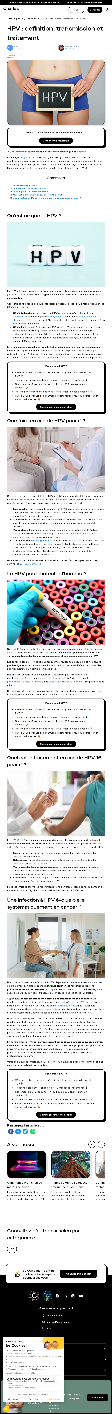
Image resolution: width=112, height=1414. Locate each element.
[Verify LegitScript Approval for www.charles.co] (47, 1296)
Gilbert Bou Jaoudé (71, 49)
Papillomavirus (29, 157)
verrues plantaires (30, 563)
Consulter (95, 9)
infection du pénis (64, 1005)
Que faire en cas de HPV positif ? (30, 188)
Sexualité (31, 18)
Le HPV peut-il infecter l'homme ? (30, 191)
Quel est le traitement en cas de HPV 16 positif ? (38, 194)
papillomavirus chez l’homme (65, 681)
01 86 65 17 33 (55, 1315)
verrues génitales (41, 540)
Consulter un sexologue (56, 140)
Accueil (11, 18)
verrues (76, 540)
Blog (20, 18)
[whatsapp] (33, 1131)
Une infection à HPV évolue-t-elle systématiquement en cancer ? (47, 197)
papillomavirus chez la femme (24, 681)
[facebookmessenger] (18, 1131)
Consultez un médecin (78, 1273)
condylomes (55, 316)
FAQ (49, 1328)
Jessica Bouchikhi (20, 49)
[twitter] (25, 1131)
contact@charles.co (58, 1321)
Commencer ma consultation (56, 407)
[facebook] (11, 1131)
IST (12, 1249)
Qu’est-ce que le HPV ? (25, 185)
